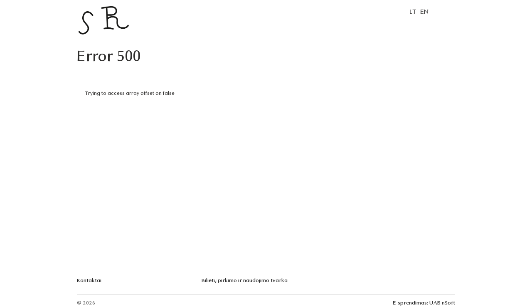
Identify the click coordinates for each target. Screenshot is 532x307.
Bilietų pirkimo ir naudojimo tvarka (245, 280)
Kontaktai (89, 280)
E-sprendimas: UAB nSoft (424, 303)
